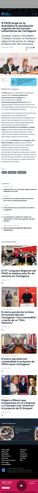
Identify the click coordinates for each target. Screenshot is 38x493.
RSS (21, 460)
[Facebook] (31, 47)
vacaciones (7, 214)
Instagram (23, 456)
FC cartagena (33, 10)
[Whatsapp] (27, 48)
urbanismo (22, 172)
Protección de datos (8, 460)
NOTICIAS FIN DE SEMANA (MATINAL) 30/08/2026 (18, 229)
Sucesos (6, 205)
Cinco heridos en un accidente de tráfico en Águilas (19, 209)
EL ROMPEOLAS (19, 427)
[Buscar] (35, 14)
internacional (8, 187)
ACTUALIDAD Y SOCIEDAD (22, 436)
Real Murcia (26, 10)
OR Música (32, 483)
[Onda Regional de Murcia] (6, 14)
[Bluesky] (34, 47)
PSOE (2, 19)
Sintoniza (4, 452)
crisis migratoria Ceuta (11, 10)
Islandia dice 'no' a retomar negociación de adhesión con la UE (20, 190)
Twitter (22, 452)
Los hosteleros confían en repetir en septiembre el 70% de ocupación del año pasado (19, 219)
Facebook (23, 454)
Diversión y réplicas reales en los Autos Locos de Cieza (23, 431)
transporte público (7, 309)
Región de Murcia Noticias (11, 225)
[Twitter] (29, 47)
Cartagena (12, 172)
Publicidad (5, 454)
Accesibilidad (6, 464)
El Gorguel (4, 397)
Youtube (23, 458)
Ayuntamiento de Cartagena (9, 356)
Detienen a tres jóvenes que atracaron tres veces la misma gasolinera (18, 199)
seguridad (7, 196)
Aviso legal (5, 462)
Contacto (23, 450)
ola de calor (20, 10)
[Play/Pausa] (21, 485)
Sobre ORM (5, 450)
